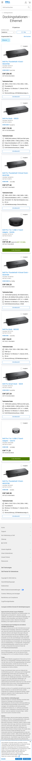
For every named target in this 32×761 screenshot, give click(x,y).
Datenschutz (5, 586)
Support (3, 531)
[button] (26, 2)
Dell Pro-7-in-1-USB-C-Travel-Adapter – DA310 (12, 440)
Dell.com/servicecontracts (11, 647)
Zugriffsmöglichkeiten (7, 601)
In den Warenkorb (16, 250)
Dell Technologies (6, 567)
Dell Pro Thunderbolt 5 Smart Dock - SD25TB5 (15, 174)
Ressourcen (4, 561)
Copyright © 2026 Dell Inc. (8, 578)
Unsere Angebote (6, 549)
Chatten (20, 685)
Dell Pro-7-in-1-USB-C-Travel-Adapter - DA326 (12, 231)
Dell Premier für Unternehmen (9, 571)
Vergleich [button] (25, 46)
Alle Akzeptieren (26, 758)
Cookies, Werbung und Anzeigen (10, 593)
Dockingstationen (8, 12)
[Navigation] (2, 2)
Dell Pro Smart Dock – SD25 (12, 384)
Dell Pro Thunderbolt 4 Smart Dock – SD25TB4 (15, 273)
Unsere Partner (5, 557)
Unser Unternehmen (7, 553)
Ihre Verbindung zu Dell (8, 535)
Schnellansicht (16, 96)
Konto (3, 527)
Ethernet (4, 40)
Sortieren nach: (5, 30)
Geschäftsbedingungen (8, 582)
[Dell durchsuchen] (29, 7)
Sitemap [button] (3, 539)
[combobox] (16, 7)
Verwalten (3, 758)
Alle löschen (27, 36)
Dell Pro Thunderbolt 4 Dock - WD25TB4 (13, 63)
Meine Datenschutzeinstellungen (11, 590)
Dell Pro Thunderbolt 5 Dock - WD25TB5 (13, 482)
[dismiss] (9, 40)
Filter (24, 32)
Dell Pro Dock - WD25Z (10, 329)
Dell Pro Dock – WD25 (10, 118)
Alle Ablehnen (18, 758)
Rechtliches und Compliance (9, 597)
